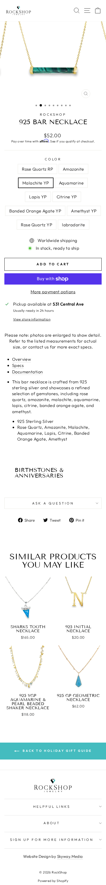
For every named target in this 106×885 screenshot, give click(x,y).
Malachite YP (35, 183)
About (51, 823)
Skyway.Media (70, 856)
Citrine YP (67, 196)
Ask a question (53, 503)
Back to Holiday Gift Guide (56, 751)
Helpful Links (51, 806)
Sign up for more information (51, 840)
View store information (31, 319)
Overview (21, 359)
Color (53, 159)
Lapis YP (38, 196)
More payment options (53, 291)
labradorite (73, 224)
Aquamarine (71, 183)
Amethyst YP (84, 210)
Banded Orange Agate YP (35, 210)
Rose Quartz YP (36, 224)
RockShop (53, 114)
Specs (18, 365)
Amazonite (73, 169)
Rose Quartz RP (37, 169)
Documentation (27, 371)
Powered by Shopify (53, 881)
